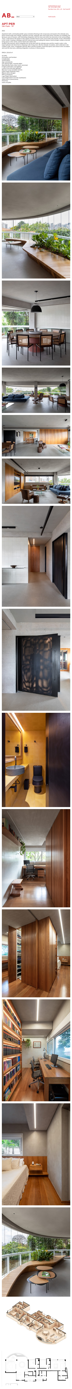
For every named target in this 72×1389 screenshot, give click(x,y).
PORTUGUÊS (51, 16)
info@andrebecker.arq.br (54, 6)
